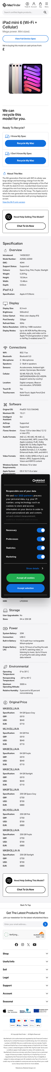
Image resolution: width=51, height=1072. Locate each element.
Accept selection (25, 588)
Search (45, 12)
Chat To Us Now (25, 225)
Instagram (22, 944)
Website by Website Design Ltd (25, 1068)
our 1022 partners (23, 495)
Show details (32, 568)
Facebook (16, 944)
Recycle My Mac (25, 143)
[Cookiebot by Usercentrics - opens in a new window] (34, 481)
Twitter (28, 944)
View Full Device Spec (25, 38)
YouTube (34, 944)
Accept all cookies (26, 578)
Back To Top (25, 905)
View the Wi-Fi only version (14, 202)
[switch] (41, 539)
